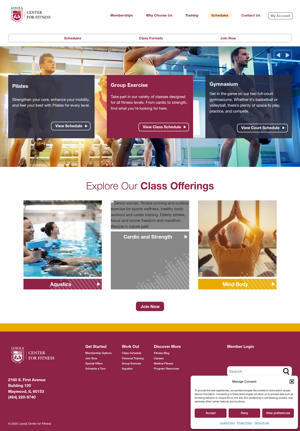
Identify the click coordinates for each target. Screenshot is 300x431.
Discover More (167, 346)
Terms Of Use (261, 422)
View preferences (278, 413)
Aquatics (60, 284)
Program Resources (166, 368)
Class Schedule (131, 353)
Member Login (240, 346)
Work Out (130, 346)
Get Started (96, 346)
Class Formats (151, 38)
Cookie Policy (227, 422)
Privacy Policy (244, 422)
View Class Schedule (162, 127)
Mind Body (235, 284)
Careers (159, 358)
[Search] (286, 371)
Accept (211, 413)
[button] (292, 382)
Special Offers (94, 363)
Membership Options (98, 353)
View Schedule (68, 126)
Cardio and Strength (147, 237)
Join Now (228, 38)
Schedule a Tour (95, 368)
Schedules (72, 38)
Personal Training (133, 358)
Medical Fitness (163, 363)
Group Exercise (131, 363)
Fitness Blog (161, 353)
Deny (244, 413)
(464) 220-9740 (22, 397)
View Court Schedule (260, 127)
